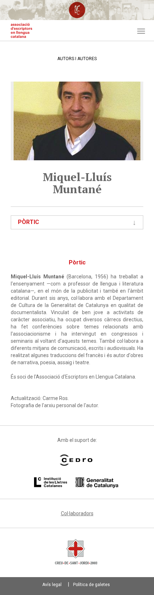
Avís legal (52, 584)
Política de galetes (91, 584)
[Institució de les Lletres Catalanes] (76, 482)
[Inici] (21, 30)
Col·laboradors (77, 513)
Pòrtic (28, 222)
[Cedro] (76, 460)
